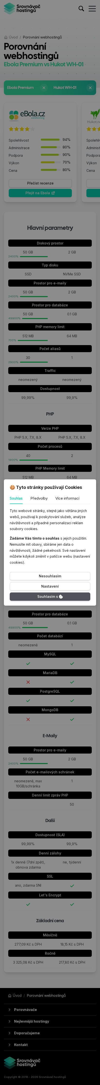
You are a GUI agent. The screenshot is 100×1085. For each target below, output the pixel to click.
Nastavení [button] (50, 586)
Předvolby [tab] (39, 498)
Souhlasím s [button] (47, 596)
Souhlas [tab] (16, 498)
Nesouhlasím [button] (50, 576)
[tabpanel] (50, 537)
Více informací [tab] (67, 498)
